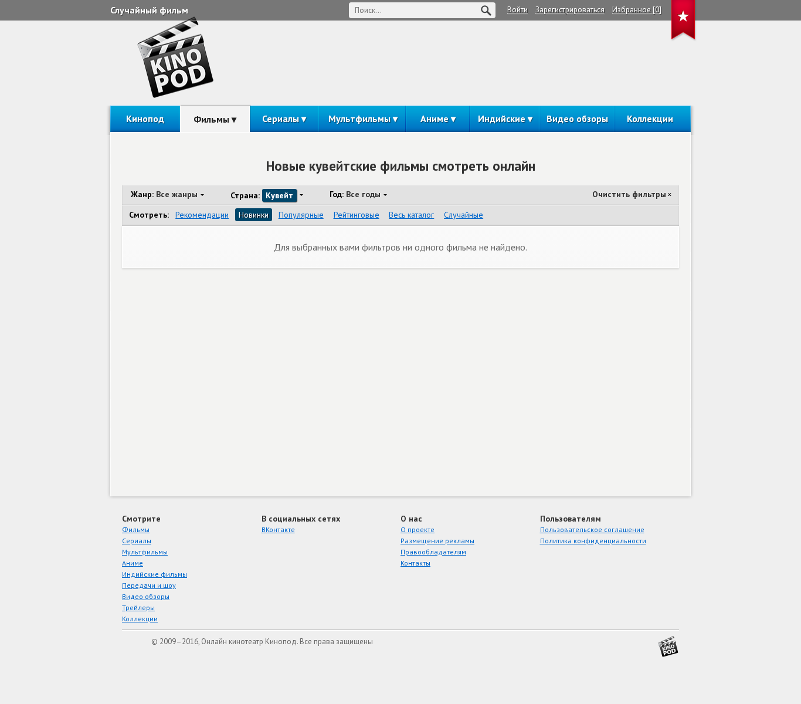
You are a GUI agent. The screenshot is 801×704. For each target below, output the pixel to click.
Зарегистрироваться (570, 10)
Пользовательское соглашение (592, 529)
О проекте (417, 529)
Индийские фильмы (154, 574)
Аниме (434, 118)
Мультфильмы (359, 118)
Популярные (301, 214)
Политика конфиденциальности (593, 540)
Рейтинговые (356, 214)
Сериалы (280, 118)
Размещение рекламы (437, 540)
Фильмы (211, 119)
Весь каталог (411, 214)
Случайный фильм (149, 10)
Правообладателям (433, 551)
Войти (517, 10)
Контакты (415, 563)
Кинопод (145, 118)
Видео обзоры (577, 118)
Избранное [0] (636, 10)
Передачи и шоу (149, 585)
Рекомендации (202, 214)
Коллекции (650, 118)
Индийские (501, 118)
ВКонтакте (278, 529)
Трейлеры (138, 607)
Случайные (463, 214)
